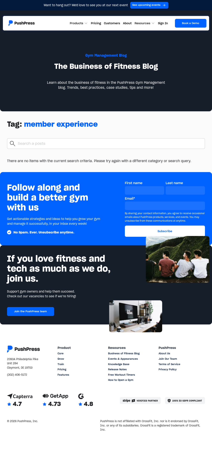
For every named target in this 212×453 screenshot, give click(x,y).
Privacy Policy (168, 369)
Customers (112, 23)
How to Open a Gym (120, 379)
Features (63, 374)
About (127, 23)
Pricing (96, 23)
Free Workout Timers (121, 374)
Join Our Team (168, 358)
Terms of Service (169, 364)
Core (61, 353)
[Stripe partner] (140, 400)
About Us (164, 353)
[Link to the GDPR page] (185, 400)
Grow (61, 358)
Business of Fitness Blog (124, 353)
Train (61, 364)
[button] (79, 23)
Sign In (163, 23)
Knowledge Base (118, 364)
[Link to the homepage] (21, 23)
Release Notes (117, 369)
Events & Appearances (123, 358)
